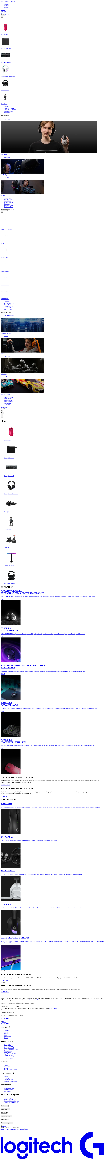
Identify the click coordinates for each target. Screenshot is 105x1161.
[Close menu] (2, 17)
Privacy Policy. (53, 1008)
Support (3, 10)
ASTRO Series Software (10, 1069)
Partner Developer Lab (10, 1099)
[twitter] (3, 1018)
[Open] (2, 417)
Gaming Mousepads (9, 1046)
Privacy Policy (12, 1129)
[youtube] (6, 1018)
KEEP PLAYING (5, 785)
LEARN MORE (5, 980)
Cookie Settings (20, 1129)
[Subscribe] (17, 1006)
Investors (6, 1033)
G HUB (6, 1065)
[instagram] (1, 1018)
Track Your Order (8, 1079)
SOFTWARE (4, 407)
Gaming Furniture (8, 1058)
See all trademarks (33, 1000)
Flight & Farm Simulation (10, 1054)
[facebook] (5, 1018)
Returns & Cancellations (10, 1081)
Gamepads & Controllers (10, 1056)
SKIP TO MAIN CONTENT (8, 1)
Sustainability (7, 1036)
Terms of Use (4, 1129)
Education (6, 7)
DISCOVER (4, 209)
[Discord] (8, 1018)
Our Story (6, 1030)
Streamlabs (7, 1066)
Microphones (7, 1052)
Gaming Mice (7, 1045)
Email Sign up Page (9, 1088)
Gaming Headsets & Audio (11, 1049)
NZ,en (4, 11)
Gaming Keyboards (9, 1048)
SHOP (2, 14)
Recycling (6, 1038)
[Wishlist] (2, 413)
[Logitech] (3, 13)
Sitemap (27, 1129)
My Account (7, 1091)
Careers (6, 1032)
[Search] (2, 411)
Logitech (6, 4)
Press (5, 1035)
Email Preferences (8, 1089)
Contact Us (7, 1078)
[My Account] (2, 415)
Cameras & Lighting (9, 1055)
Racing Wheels (8, 1051)
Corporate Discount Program (11, 1101)
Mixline (6, 1068)
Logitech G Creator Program (11, 1102)
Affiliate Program (8, 1098)
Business (6, 5)
